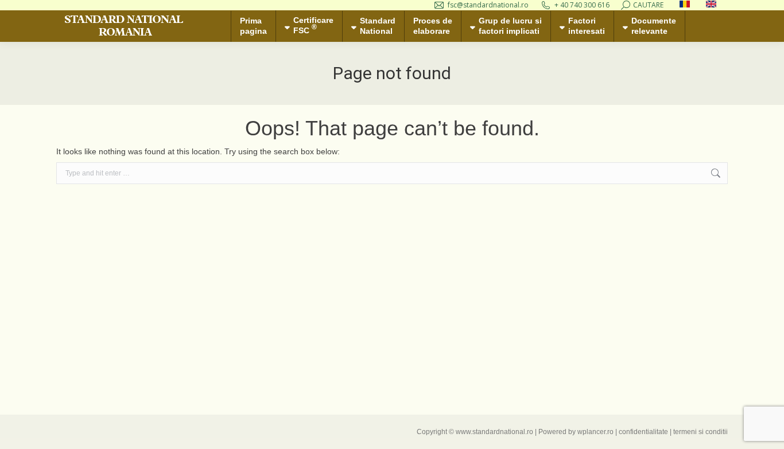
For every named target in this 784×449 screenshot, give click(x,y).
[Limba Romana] (685, 5)
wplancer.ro (595, 432)
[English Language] (711, 5)
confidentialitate (643, 432)
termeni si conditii (700, 432)
